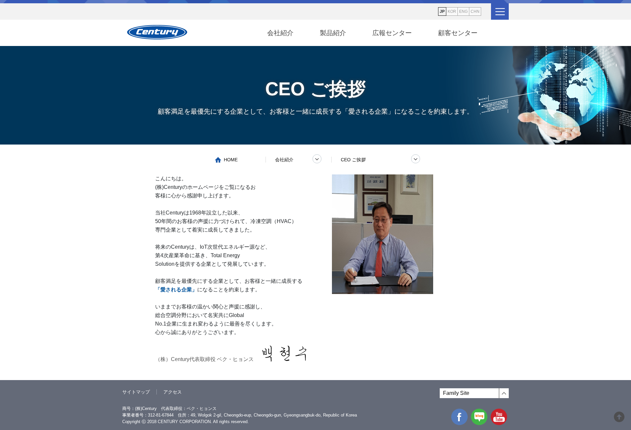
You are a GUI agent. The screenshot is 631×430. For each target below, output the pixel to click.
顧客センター (458, 32)
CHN (475, 11)
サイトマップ (136, 392)
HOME (231, 159)
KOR (452, 11)
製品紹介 (333, 32)
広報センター (392, 32)
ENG (463, 11)
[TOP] (619, 419)
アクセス (172, 392)
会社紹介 (280, 32)
